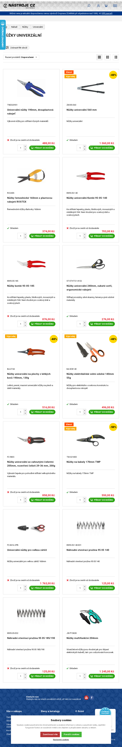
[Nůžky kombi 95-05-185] (31, 264)
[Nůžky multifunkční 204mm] (91, 616)
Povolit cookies (71, 734)
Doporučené (27, 57)
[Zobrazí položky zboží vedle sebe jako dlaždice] (99, 57)
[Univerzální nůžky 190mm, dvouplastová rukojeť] (31, 88)
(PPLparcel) (107, 13)
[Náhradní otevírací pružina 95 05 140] (91, 528)
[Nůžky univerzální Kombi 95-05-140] (91, 176)
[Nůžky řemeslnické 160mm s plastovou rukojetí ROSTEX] (31, 176)
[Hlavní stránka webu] (5, 26)
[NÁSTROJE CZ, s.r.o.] (19, 5)
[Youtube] (86, 698)
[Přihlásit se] (98, 5)
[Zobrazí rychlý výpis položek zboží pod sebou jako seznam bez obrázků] (116, 57)
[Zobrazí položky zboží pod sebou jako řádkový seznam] (108, 57)
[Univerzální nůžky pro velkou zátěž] (31, 528)
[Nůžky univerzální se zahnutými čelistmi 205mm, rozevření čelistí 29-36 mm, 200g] (31, 440)
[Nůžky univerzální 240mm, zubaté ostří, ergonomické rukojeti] (91, 264)
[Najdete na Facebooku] (91, 698)
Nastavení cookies (61, 739)
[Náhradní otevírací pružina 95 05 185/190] (31, 616)
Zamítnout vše (50, 734)
